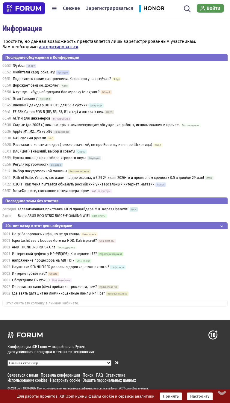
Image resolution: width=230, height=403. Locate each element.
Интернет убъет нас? (29, 273)
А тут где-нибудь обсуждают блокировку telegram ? (57, 92)
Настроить (200, 396)
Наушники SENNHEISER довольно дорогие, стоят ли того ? (60, 267)
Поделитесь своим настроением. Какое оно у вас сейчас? (62, 79)
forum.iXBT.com (121, 388)
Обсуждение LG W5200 (31, 280)
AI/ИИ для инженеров (31, 118)
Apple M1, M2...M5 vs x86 (32, 131)
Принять (171, 396)
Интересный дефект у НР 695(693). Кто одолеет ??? (54, 254)
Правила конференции (60, 375)
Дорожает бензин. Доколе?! (36, 85)
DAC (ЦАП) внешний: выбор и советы (44, 151)
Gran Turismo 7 (25, 98)
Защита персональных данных (109, 380)
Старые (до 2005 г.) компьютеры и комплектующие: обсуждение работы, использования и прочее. (96, 125)
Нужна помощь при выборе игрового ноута (50, 158)
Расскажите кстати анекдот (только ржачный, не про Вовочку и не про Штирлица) (82, 145)
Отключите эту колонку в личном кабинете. (42, 303)
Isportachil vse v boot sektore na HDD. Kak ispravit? (54, 241)
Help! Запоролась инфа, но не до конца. (46, 234)
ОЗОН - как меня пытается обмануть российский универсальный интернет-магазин (84, 184)
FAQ (99, 375)
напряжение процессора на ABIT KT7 (43, 260)
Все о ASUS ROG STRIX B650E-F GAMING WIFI (54, 216)
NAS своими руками (29, 138)
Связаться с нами (22, 375)
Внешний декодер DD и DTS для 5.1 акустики (50, 105)
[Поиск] (187, 8)
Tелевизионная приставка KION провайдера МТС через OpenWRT (73, 209)
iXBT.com (16, 388)
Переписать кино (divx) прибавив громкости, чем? (54, 287)
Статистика (115, 375)
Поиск (88, 375)
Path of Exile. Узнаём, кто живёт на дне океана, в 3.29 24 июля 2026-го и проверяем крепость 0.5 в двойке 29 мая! (108, 178)
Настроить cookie (65, 380)
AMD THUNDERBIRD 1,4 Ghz (33, 247)
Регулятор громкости (31, 164)
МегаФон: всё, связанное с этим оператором (51, 191)
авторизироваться (58, 46)
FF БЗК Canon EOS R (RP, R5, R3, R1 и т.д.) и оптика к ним (59, 112)
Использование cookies (27, 380)
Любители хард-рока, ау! (34, 72)
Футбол (19, 66)
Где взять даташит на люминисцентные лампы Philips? (58, 293)
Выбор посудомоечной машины (40, 171)
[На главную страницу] (24, 8)
